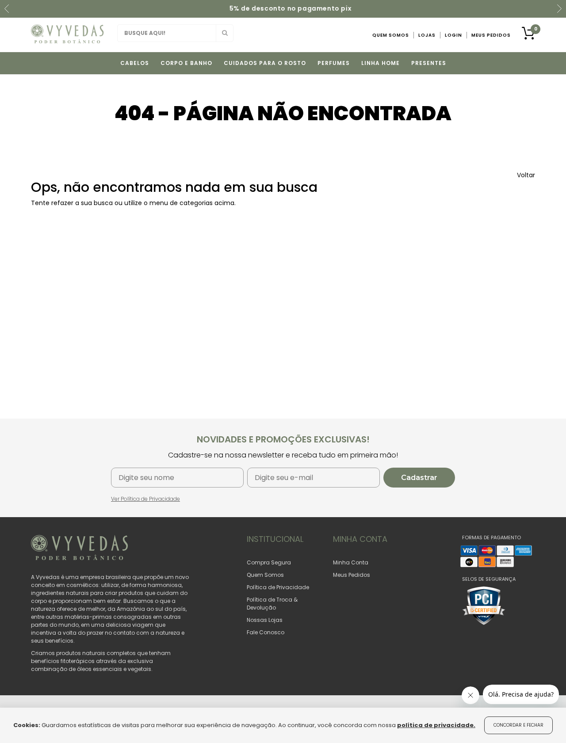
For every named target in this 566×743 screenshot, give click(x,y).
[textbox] (175, 33)
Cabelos (134, 63)
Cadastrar (419, 477)
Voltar (526, 175)
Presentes (428, 63)
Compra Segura (269, 562)
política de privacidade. (436, 725)
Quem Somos (390, 35)
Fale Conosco (265, 632)
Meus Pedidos (491, 35)
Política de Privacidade (278, 587)
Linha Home (380, 63)
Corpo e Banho (186, 63)
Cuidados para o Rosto (265, 63)
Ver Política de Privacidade (145, 499)
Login (453, 35)
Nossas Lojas (265, 620)
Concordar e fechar (518, 725)
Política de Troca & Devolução (272, 603)
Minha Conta (350, 562)
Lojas (427, 35)
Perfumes (333, 63)
